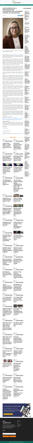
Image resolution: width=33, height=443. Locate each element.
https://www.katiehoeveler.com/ (18, 119)
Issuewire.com (15, 54)
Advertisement (19, 425)
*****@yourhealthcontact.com (7, 130)
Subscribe (9, 436)
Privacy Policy (19, 424)
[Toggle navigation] (3, 5)
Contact (18, 426)
